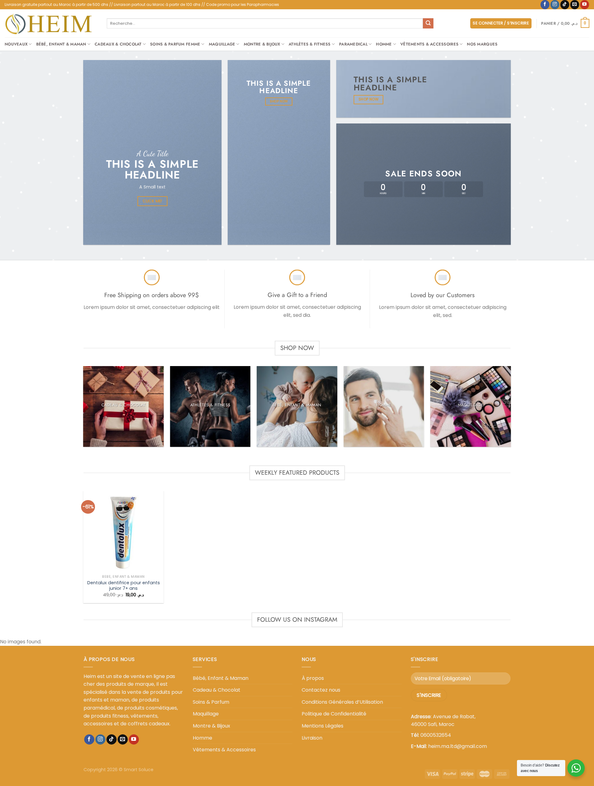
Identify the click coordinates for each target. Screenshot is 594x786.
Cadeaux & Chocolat (118, 44)
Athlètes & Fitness (310, 44)
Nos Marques (482, 44)
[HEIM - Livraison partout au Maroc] (51, 23)
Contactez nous (321, 689)
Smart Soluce (138, 770)
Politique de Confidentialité (334, 713)
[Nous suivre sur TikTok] (564, 4)
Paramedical (353, 44)
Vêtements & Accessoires (429, 44)
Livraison (312, 737)
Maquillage (222, 44)
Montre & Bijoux (262, 44)
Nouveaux (16, 44)
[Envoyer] (428, 23)
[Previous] (83, 408)
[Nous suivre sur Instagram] (554, 4)
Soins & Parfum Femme (175, 44)
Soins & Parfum (211, 702)
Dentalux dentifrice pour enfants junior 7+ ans (123, 585)
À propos (313, 678)
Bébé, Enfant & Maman (61, 44)
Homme (384, 44)
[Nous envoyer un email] (574, 4)
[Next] (510, 408)
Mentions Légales (322, 725)
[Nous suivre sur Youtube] (584, 4)
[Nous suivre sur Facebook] (544, 4)
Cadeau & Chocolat (216, 689)
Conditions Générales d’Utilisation (342, 702)
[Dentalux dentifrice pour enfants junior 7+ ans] (123, 531)
